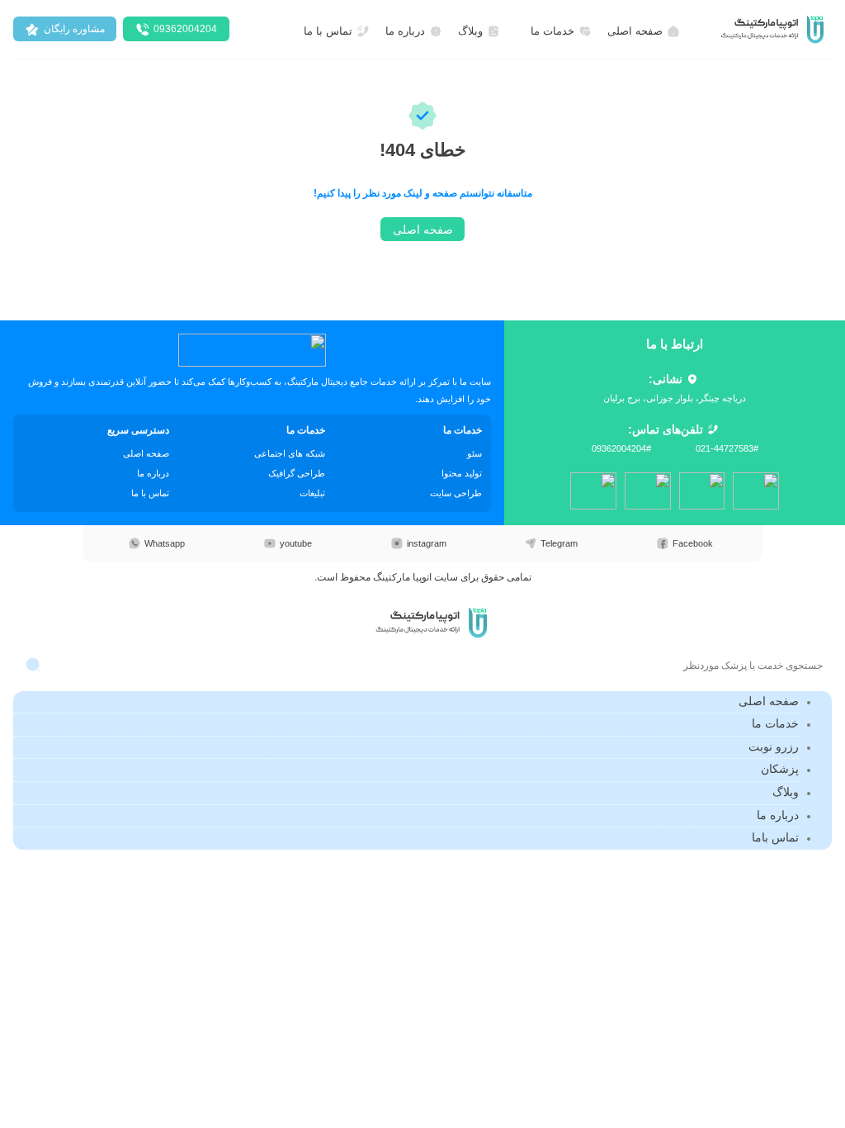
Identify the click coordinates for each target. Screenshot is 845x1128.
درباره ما (778, 815)
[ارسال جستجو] (33, 665)
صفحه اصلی (769, 701)
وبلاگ (785, 792)
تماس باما (775, 837)
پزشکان (780, 768)
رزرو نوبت (773, 746)
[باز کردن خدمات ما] (521, 31)
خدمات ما (775, 723)
